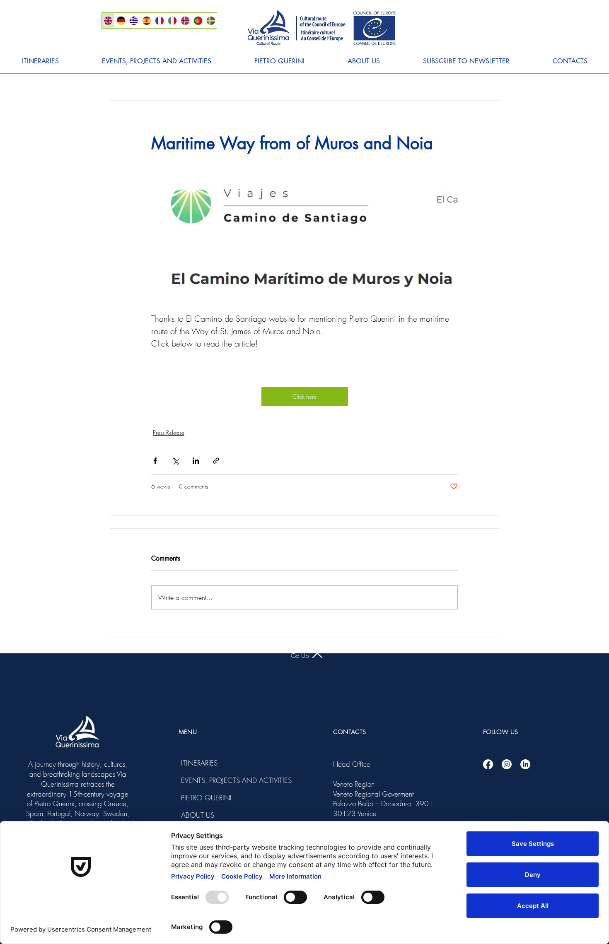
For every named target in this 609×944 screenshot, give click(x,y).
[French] (159, 20)
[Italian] (172, 20)
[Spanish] (146, 20)
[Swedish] (210, 20)
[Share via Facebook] (155, 461)
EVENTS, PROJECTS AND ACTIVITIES (203, 780)
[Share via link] (216, 461)
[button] (40, 61)
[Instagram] (507, 764)
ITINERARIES (199, 763)
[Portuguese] (197, 20)
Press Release (168, 432)
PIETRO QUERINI (203, 797)
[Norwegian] (185, 20)
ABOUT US (197, 815)
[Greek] (133, 20)
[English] (108, 20)
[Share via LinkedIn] (196, 461)
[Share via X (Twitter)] (175, 461)
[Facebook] (488, 764)
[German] (120, 20)
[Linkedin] (525, 764)
